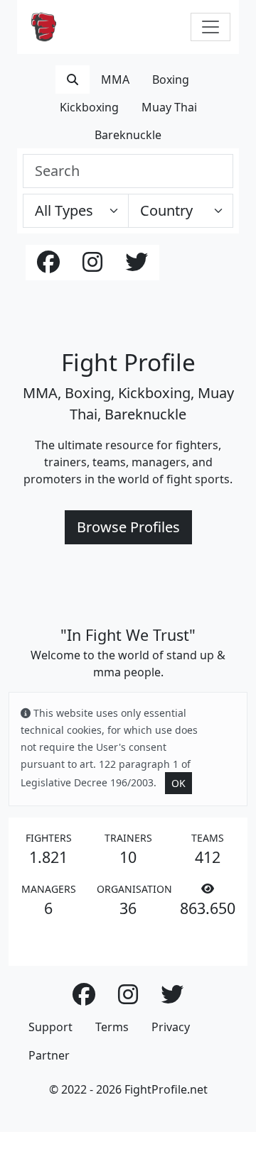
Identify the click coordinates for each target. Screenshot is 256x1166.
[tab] (72, 79)
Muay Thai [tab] (169, 107)
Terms (112, 1027)
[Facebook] (48, 266)
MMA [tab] (115, 79)
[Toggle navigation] (210, 27)
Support (50, 1027)
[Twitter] (136, 266)
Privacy (170, 1027)
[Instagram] (92, 266)
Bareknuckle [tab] (128, 135)
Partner (49, 1055)
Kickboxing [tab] (89, 107)
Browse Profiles (128, 527)
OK (178, 783)
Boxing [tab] (170, 79)
